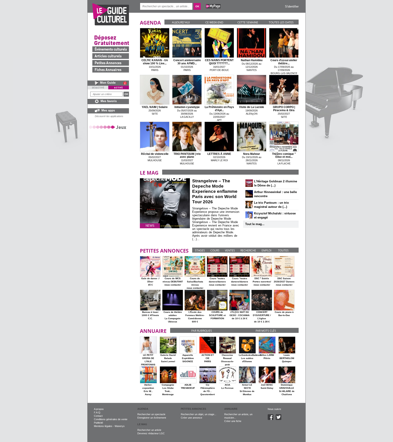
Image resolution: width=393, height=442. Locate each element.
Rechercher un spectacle (151, 414)
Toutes (283, 250)
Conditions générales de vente (110, 419)
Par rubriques (201, 331)
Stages (200, 250)
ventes (230, 250)
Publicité (98, 422)
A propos (99, 409)
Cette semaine (247, 22)
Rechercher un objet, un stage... (198, 414)
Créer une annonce (191, 417)
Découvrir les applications (109, 116)
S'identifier (292, 6)
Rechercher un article (149, 430)
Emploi (266, 250)
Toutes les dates (281, 22)
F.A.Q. (97, 412)
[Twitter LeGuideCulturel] (280, 419)
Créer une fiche (232, 421)
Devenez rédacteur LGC (151, 433)
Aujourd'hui (181, 22)
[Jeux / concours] (108, 127)
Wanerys (120, 426)
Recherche (248, 250)
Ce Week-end (214, 22)
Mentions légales (103, 426)
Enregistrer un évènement (151, 417)
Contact (98, 415)
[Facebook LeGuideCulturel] (272, 419)
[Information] (126, 83)
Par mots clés (266, 331)
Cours (214, 250)
